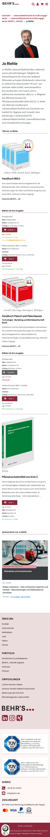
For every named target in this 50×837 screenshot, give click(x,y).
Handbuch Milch (11, 178)
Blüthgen (35, 172)
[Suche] (33, 4)
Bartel (21, 172)
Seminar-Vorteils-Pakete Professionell (18, 688)
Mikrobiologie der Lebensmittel (15, 697)
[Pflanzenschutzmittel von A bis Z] (18, 442)
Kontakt (5, 624)
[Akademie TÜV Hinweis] (25, 766)
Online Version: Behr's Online (14, 245)
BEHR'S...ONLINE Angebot (13, 662)
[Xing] (19, 718)
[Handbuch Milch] (18, 154)
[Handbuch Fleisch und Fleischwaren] (18, 292)
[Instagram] (12, 718)
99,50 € (11, 230)
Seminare (6, 666)
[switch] (5, 833)
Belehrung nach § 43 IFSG (13, 693)
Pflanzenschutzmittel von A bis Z (20, 477)
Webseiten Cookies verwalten (32, 833)
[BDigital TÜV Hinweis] (25, 743)
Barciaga (16, 310)
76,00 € (11, 259)
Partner (5, 644)
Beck (27, 172)
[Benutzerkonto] (38, 4)
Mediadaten (7, 632)
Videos (5, 640)
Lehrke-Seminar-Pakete (12, 684)
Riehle (5, 471)
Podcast (5, 671)
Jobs (4, 636)
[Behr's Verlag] (11, 3)
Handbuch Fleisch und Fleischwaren (22, 316)
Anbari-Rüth (10, 172)
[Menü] (46, 4)
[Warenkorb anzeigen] (42, 4)
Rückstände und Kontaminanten (18, 571)
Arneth (7, 310)
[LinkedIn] (5, 718)
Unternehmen (8, 628)
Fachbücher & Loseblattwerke (14, 658)
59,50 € (11, 502)
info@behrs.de (13, 793)
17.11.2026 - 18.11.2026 (20, 596)
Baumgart (28, 310)
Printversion (7, 216)
